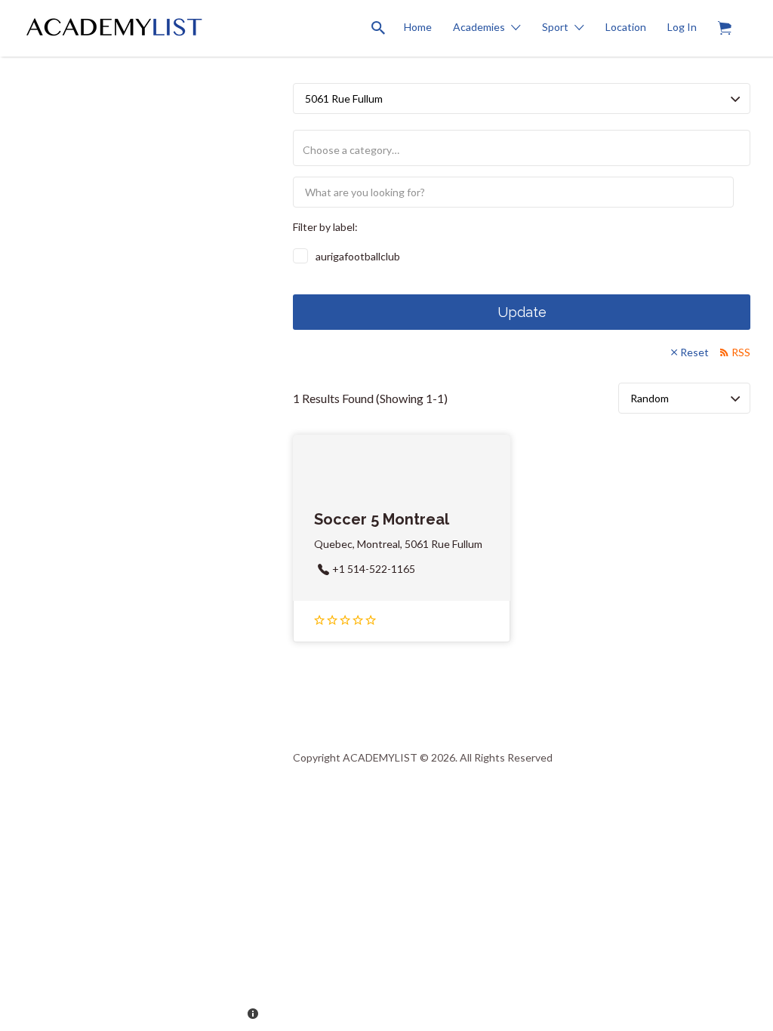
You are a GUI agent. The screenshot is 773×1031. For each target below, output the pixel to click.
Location (625, 26)
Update (522, 312)
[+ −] (135, 515)
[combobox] (521, 148)
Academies (479, 26)
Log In (682, 26)
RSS (740, 352)
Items (724, 28)
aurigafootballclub (358, 256)
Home (418, 26)
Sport (555, 26)
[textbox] (528, 149)
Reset (694, 352)
